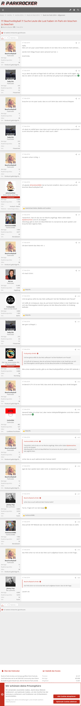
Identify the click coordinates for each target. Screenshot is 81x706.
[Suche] (78, 9)
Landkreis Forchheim (13, 431)
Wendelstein (16, 237)
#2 (79, 71)
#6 (79, 182)
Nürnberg (17, 376)
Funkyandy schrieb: (30, 353)
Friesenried (16, 93)
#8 (79, 243)
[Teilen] (76, 43)
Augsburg (17, 290)
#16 (79, 466)
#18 (79, 522)
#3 (79, 99)
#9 (79, 271)
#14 (79, 410)
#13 (79, 382)
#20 (79, 578)
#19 (79, 550)
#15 (79, 437)
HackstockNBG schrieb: (31, 441)
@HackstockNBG (35, 185)
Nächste (13, 38)
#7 (79, 215)
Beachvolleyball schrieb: (31, 498)
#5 (79, 154)
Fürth (18, 516)
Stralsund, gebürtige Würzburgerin (15, 65)
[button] (3, 10)
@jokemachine (27, 220)
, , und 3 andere (38, 208)
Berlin (18, 316)
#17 (79, 494)
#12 (79, 349)
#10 (79, 296)
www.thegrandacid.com (14, 209)
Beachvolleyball (7, 27)
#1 (79, 43)
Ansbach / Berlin (15, 206)
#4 (79, 126)
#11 (79, 322)
